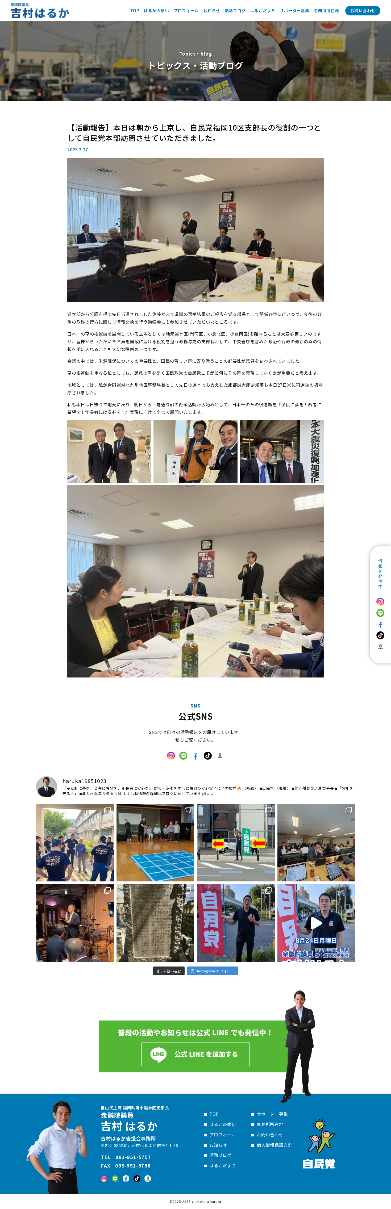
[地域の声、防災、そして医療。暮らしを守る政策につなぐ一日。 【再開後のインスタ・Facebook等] (236, 843)
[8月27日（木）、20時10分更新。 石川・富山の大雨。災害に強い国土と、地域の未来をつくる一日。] (316, 843)
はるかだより (222, 1165)
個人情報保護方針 (274, 1145)
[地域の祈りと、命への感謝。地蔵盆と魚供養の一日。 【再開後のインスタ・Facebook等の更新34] (236, 923)
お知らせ (218, 1145)
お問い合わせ (363, 10)
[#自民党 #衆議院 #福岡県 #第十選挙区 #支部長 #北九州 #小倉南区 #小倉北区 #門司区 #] (316, 923)
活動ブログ (220, 1155)
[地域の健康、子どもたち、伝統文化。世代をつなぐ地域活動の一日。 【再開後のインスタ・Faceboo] (155, 843)
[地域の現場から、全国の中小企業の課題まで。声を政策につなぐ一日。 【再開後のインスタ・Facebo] (75, 923)
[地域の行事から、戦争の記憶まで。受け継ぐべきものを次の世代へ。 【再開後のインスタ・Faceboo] (155, 923)
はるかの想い (222, 1124)
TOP (214, 1114)
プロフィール (222, 1134)
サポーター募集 (272, 1114)
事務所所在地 (270, 1124)
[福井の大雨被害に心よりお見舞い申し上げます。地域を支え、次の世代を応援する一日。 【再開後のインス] (75, 843)
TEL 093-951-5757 (126, 1156)
